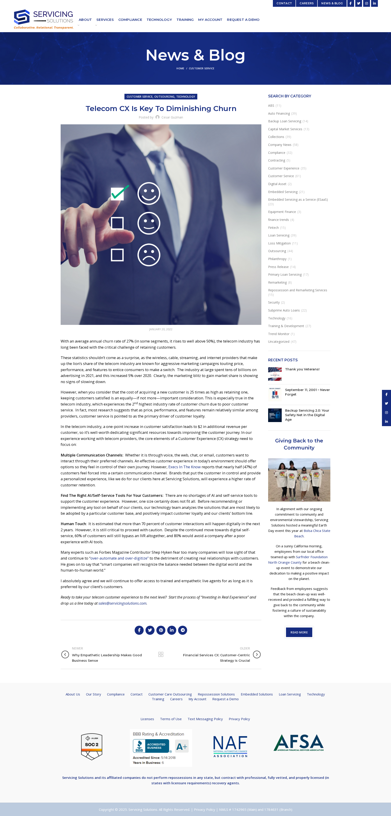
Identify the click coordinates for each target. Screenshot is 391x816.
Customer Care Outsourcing (170, 694)
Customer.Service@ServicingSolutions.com (85, 3)
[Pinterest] (160, 630)
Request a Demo (225, 699)
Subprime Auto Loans (284, 310)
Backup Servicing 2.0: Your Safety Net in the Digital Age (307, 414)
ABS (271, 105)
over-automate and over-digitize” (120, 558)
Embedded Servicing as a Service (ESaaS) (298, 199)
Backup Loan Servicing (284, 121)
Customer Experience (283, 168)
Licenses (147, 719)
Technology (185, 97)
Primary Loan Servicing (285, 274)
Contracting (276, 160)
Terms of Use (171, 719)
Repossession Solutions (216, 694)
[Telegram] (182, 630)
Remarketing (277, 282)
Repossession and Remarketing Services (297, 290)
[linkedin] (374, 3)
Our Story (93, 694)
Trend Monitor (278, 334)
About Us (73, 694)
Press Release (278, 267)
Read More (299, 632)
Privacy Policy (239, 719)
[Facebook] (350, 3)
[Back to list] (160, 654)
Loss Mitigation (279, 243)
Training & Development (286, 326)
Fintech (273, 227)
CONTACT (284, 3)
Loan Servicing (278, 235)
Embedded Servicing (283, 192)
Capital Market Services (285, 129)
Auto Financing (279, 113)
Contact (137, 694)
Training (158, 699)
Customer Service (202, 68)
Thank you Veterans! (302, 369)
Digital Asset (277, 184)
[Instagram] (366, 3)
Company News (279, 144)
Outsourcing (164, 97)
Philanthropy (277, 259)
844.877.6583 (129, 3)
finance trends (278, 219)
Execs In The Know (184, 466)
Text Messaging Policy (205, 719)
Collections (276, 137)
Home (180, 68)
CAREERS (307, 3)
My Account (197, 699)
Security (274, 302)
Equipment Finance (282, 212)
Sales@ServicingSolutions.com (247, 3)
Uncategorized (278, 341)
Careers (176, 699)
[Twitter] (358, 3)
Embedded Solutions (257, 694)
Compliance (276, 152)
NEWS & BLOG (332, 3)
